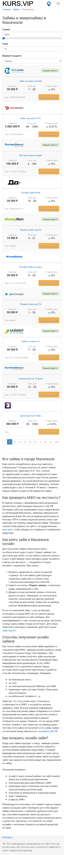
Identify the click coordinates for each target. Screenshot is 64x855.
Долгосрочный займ (31, 415)
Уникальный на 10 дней (31, 378)
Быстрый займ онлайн (30, 155)
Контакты (7, 837)
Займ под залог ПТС (30, 118)
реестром (7, 529)
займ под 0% (9, 630)
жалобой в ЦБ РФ (47, 731)
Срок (5, 43)
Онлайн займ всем (30, 192)
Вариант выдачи (11, 55)
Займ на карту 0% (31, 341)
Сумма (6, 29)
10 (56, 441)
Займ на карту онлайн (30, 80)
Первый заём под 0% (30, 304)
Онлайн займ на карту (30, 266)
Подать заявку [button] (49, 97)
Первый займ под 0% (30, 229)
